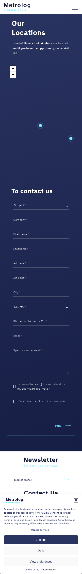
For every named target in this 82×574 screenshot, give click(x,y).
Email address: (22, 480)
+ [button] (13, 68)
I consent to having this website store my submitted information (41, 386)
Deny (41, 550)
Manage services (40, 529)
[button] (76, 500)
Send (58, 425)
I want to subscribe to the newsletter (42, 401)
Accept (41, 539)
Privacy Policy (48, 569)
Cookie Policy (32, 569)
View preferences (41, 561)
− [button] (13, 74)
